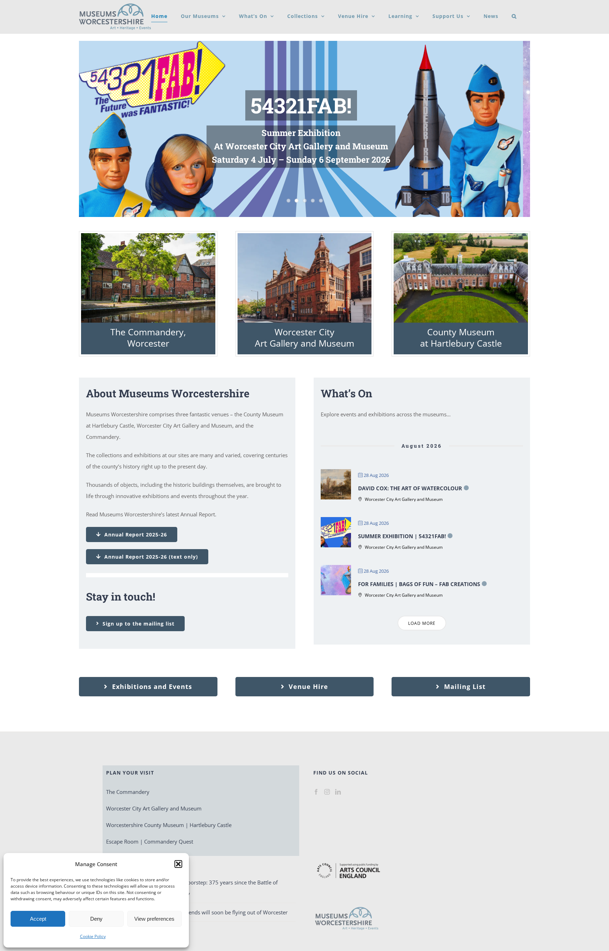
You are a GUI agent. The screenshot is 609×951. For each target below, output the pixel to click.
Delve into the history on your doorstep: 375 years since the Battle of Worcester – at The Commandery (194, 888)
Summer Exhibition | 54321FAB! (402, 536)
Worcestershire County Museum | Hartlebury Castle (169, 824)
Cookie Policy (93, 936)
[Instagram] (327, 792)
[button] (178, 864)
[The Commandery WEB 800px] (148, 235)
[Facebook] (316, 792)
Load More (422, 623)
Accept (38, 919)
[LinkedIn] (338, 792)
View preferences (154, 919)
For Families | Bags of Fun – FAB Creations (419, 584)
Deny (96, 919)
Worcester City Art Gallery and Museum (304, 337)
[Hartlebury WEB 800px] (461, 235)
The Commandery (127, 791)
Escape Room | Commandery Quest (149, 841)
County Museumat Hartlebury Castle (461, 337)
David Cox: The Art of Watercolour (410, 488)
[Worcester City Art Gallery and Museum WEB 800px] (305, 235)
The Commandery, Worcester (148, 337)
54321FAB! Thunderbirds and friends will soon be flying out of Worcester (199, 912)
